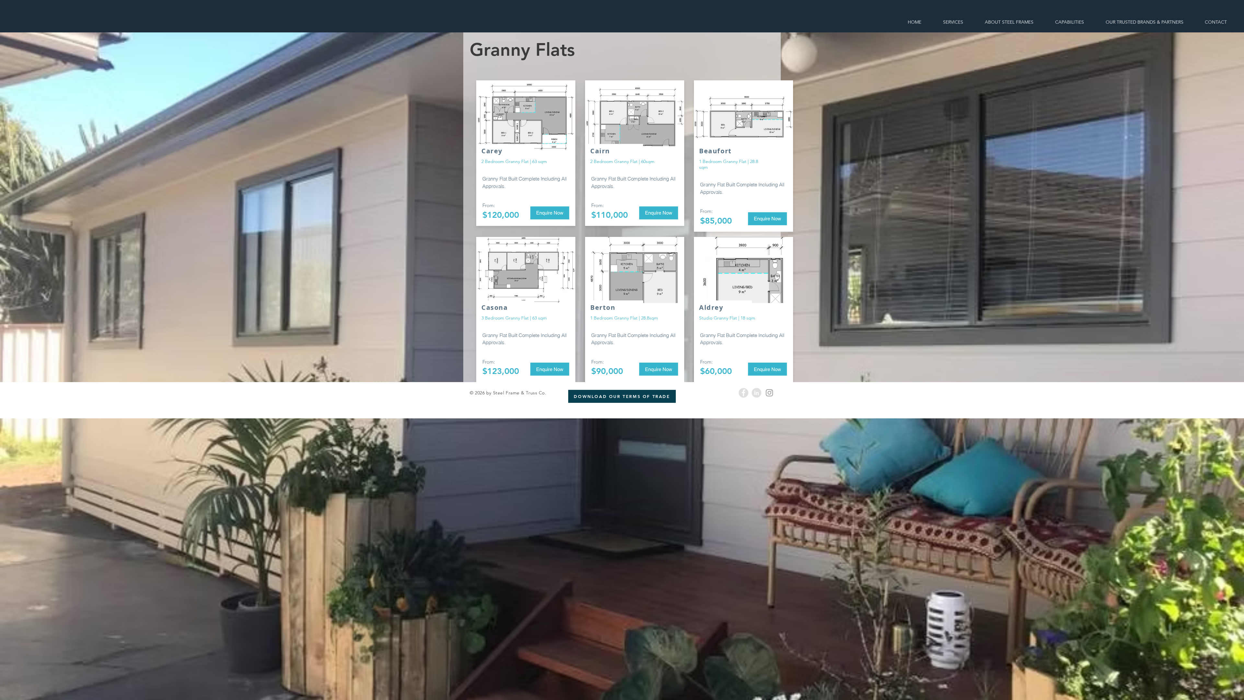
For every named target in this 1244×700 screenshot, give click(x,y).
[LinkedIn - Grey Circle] (756, 393)
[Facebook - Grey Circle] (743, 393)
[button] (525, 117)
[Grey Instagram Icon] (769, 393)
